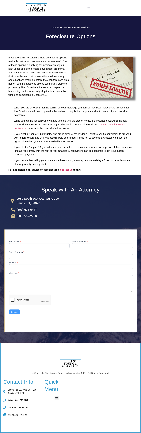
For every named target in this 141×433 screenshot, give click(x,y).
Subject (13, 263)
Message (14, 273)
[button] (88, 8)
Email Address (16, 252)
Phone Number (80, 242)
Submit (14, 312)
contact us (66, 169)
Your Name (15, 242)
